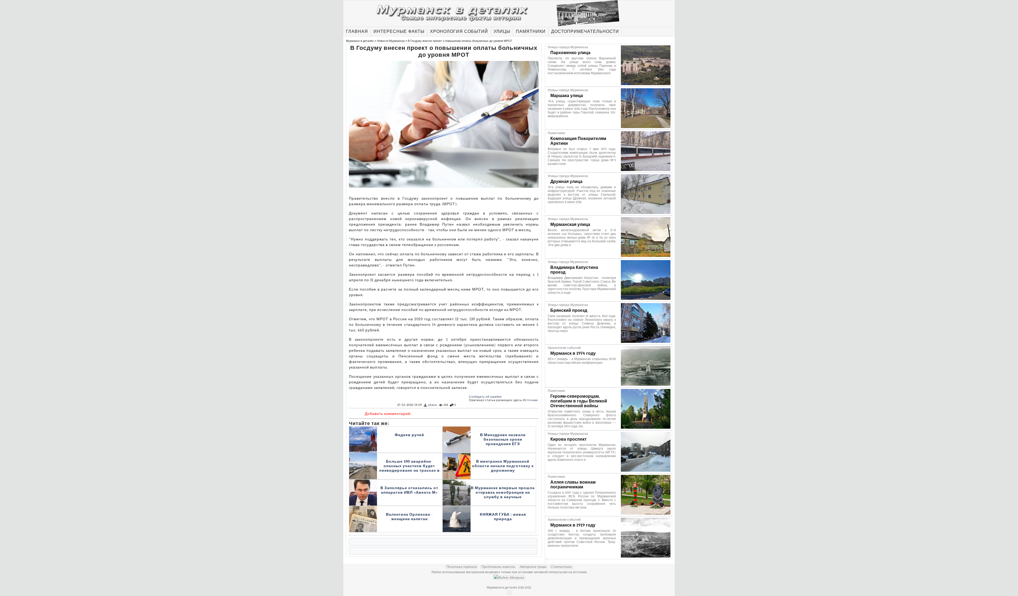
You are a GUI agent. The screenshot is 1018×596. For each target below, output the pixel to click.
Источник (530, 400)
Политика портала (461, 567)
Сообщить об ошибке (485, 396)
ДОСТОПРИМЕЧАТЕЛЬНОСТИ (585, 31)
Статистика (561, 567)
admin (432, 405)
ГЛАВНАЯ (357, 31)
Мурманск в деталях (360, 40)
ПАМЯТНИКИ (531, 31)
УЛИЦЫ (502, 31)
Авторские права (533, 567)
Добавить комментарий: (388, 413)
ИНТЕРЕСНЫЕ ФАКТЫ (399, 31)
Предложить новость (498, 567)
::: (509, 593)
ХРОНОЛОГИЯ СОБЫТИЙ (459, 31)
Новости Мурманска (391, 40)
